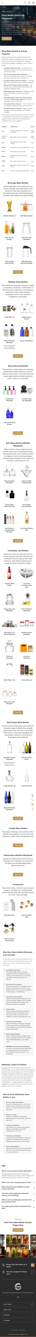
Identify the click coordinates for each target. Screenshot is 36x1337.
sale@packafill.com (32, 795)
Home (3, 12)
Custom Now (18, 1230)
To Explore (7, 38)
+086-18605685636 (32, 804)
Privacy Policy (14, 1330)
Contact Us (22, 1330)
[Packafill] (3, 3)
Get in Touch (7, 1304)
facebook (18, 1297)
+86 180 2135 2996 (32, 800)
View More (18, 272)
